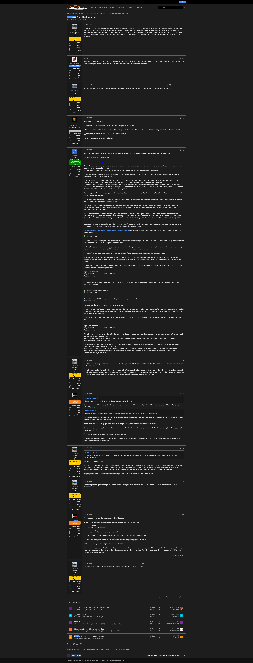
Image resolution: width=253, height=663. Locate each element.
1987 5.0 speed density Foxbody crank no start (91, 608)
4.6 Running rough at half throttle (91, 636)
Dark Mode (77, 655)
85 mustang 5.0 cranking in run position (89, 629)
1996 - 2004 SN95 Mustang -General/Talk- (109, 624)
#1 (183, 25)
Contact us (149, 655)
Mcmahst (176, 609)
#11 (143, 563)
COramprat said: (90, 398)
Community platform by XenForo (87, 660)
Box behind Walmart (78, 143)
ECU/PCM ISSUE (80, 615)
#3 (170, 85)
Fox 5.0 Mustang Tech (97, 610)
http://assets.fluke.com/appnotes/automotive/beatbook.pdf (108, 230)
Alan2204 (77, 610)
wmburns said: (90, 452)
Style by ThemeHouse (116, 660)
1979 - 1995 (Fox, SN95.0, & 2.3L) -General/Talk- (106, 631)
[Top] (181, 655)
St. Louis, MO (76, 78)
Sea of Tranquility (77, 53)
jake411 (76, 638)
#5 (183, 150)
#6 (183, 360)
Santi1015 (77, 617)
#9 (183, 481)
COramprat (72, 20)
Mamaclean (77, 631)
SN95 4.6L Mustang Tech (97, 617)
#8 (183, 448)
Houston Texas (76, 415)
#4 (183, 118)
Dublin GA (78, 176)
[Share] (180, 25)
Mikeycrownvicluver (80, 624)
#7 (183, 394)
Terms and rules (159, 655)
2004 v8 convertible (81, 622)
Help (178, 655)
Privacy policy (171, 655)
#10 (183, 515)
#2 (183, 58)
